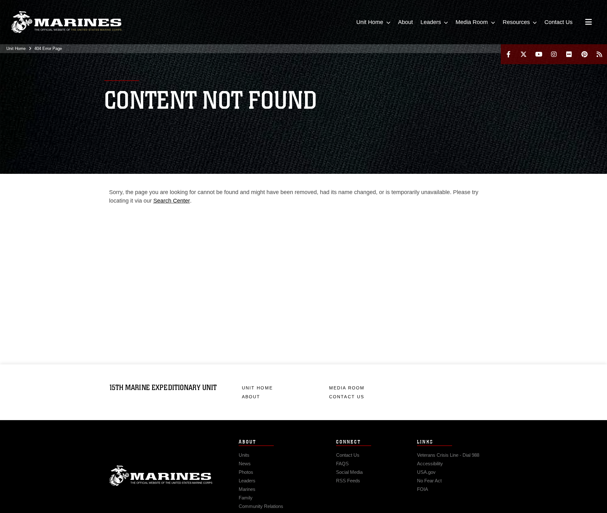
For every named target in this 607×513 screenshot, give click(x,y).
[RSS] (599, 54)
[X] (523, 54)
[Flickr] (569, 54)
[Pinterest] (584, 54)
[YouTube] (538, 54)
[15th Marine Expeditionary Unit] (66, 22)
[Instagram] (553, 54)
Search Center (171, 201)
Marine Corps (161, 476)
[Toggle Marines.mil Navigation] (588, 22)
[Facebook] (508, 54)
